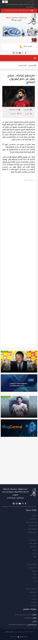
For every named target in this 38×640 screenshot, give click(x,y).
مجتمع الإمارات (31, 532)
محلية (34, 578)
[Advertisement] (19, 202)
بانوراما (34, 550)
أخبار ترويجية (32, 540)
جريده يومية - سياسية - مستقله (15, 493)
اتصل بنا (33, 602)
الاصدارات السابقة (31, 589)
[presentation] (3, 2)
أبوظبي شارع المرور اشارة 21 (23, 615)
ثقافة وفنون (32, 592)
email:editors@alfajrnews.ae (17, 625)
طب (35, 581)
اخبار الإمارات (32, 519)
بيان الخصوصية (31, 564)
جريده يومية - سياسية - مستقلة (16, 19)
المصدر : (26, 110)
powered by (13, 637)
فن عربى (34, 599)
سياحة (34, 553)
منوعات (34, 571)
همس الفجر (32, 543)
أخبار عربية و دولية (31, 522)
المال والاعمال (32, 529)
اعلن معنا (33, 605)
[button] (34, 362)
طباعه (27, 114)
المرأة (34, 574)
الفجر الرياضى (22, 66)
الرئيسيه (31, 66)
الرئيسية (34, 515)
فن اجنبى (33, 595)
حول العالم (33, 547)
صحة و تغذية (32, 568)
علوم (35, 556)
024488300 (27, 618)
